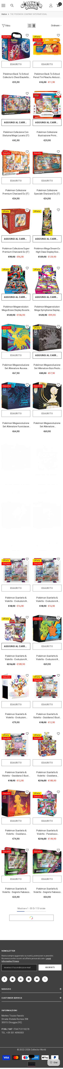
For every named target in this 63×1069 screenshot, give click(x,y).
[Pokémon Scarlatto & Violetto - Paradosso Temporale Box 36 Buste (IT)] (47, 803)
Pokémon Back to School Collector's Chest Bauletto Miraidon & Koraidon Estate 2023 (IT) (15, 76)
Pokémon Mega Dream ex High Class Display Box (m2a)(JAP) (47, 250)
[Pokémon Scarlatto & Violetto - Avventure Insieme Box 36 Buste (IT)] (47, 457)
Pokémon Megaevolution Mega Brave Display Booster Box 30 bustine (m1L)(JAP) (16, 309)
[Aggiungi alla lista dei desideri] (27, 35)
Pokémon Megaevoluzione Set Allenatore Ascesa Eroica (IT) (15, 367)
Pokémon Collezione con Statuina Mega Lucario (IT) (16, 134)
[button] (30, 26)
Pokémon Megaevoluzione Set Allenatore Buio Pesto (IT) (47, 367)
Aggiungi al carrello (17, 122)
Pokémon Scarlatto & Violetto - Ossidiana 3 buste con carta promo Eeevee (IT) (47, 716)
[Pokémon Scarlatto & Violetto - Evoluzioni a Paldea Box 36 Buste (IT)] (16, 628)
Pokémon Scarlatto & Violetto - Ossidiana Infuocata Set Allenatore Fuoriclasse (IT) (16, 832)
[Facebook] (4, 979)
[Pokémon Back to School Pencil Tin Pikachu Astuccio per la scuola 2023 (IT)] (47, 46)
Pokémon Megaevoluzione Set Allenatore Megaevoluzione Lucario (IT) (16, 486)
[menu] (3, 5)
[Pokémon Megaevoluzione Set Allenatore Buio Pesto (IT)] (47, 337)
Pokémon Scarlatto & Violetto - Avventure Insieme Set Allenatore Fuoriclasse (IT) (16, 544)
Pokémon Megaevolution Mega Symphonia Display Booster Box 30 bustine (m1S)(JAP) (47, 309)
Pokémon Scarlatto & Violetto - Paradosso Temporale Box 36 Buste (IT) (47, 832)
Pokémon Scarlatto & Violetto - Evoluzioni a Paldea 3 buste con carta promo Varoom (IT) (47, 600)
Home (4, 14)
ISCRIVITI (50, 967)
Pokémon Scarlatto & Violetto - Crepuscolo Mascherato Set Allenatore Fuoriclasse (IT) (47, 544)
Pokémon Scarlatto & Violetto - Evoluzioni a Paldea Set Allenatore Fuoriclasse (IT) (47, 658)
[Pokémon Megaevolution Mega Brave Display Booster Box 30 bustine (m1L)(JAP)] (16, 279)
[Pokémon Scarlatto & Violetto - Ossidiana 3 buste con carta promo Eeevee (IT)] (47, 686)
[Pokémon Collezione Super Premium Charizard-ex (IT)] (16, 221)
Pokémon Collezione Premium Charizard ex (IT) (16, 192)
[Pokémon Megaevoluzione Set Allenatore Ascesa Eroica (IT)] (16, 337)
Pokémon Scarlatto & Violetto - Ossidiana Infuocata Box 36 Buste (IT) (47, 774)
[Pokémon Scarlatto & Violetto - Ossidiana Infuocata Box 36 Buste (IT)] (47, 745)
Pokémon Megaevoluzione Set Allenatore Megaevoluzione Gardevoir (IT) (47, 425)
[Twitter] (45, 979)
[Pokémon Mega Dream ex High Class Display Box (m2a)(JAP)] (47, 221)
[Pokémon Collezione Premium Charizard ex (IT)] (16, 163)
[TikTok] (29, 979)
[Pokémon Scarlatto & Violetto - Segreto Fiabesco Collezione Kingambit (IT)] (16, 861)
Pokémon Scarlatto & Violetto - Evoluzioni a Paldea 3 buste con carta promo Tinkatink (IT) (16, 600)
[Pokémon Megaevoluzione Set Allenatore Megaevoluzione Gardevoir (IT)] (47, 395)
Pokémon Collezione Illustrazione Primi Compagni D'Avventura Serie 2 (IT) (47, 134)
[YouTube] (37, 979)
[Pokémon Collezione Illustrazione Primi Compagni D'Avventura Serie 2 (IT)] (47, 104)
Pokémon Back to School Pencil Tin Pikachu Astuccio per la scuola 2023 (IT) (47, 76)
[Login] (51, 5)
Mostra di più (31, 918)
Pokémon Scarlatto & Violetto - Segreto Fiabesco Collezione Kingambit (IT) (16, 891)
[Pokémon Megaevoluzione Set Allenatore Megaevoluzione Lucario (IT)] (16, 457)
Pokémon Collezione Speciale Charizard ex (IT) (47, 192)
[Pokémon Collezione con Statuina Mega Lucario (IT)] (16, 104)
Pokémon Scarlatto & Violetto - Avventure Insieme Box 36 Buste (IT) (47, 486)
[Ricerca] (12, 5)
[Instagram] (12, 979)
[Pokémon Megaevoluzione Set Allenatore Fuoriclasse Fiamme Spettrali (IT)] (16, 395)
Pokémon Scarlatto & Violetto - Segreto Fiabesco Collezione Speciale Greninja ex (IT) (47, 891)
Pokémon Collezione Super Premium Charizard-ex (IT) (16, 250)
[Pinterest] (21, 979)
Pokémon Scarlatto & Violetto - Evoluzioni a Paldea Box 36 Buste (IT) (16, 658)
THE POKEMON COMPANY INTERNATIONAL (28, 14)
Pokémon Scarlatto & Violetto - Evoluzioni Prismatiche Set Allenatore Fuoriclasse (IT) (15, 716)
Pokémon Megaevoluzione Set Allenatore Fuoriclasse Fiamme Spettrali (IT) (15, 425)
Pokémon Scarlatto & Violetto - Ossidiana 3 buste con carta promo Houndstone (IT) (16, 774)
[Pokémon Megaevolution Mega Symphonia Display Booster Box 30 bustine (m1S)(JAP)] (47, 279)
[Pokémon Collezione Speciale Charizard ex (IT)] (47, 163)
